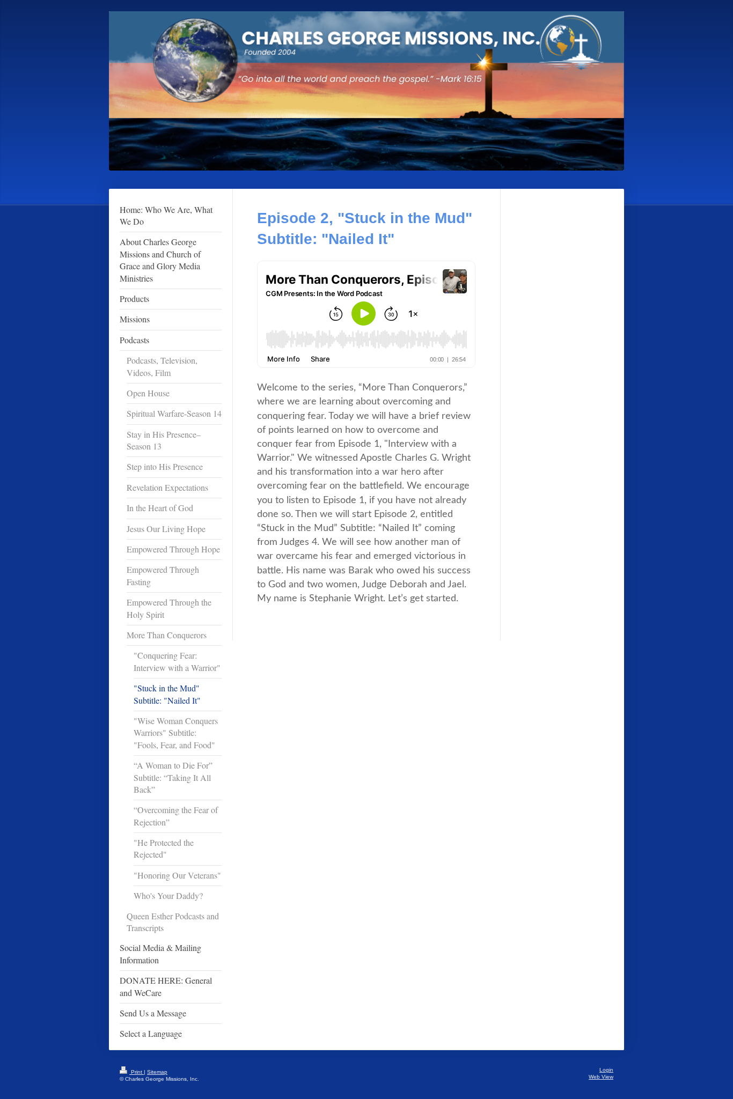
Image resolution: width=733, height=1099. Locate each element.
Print (136, 1072)
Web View (601, 1077)
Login (606, 1070)
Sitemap (157, 1072)
